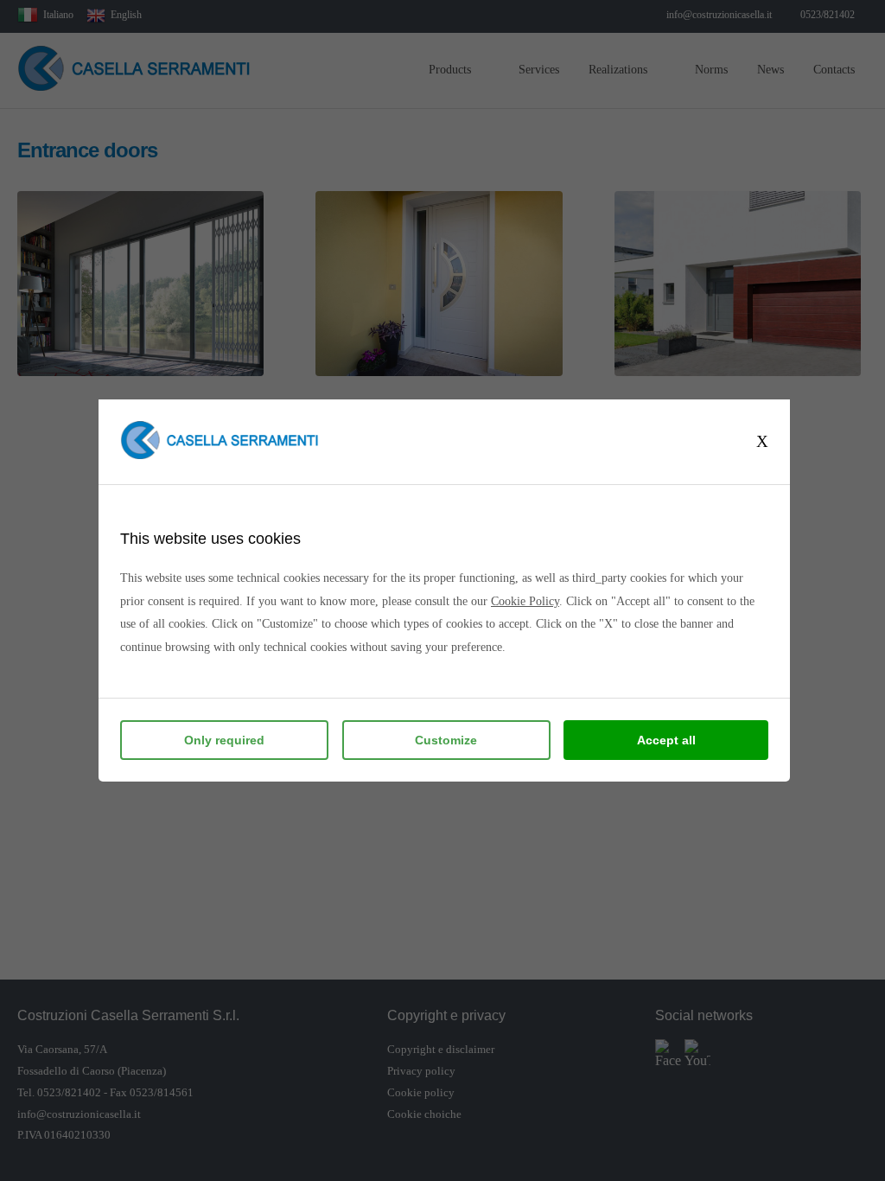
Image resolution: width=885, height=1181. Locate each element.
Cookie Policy (525, 601)
